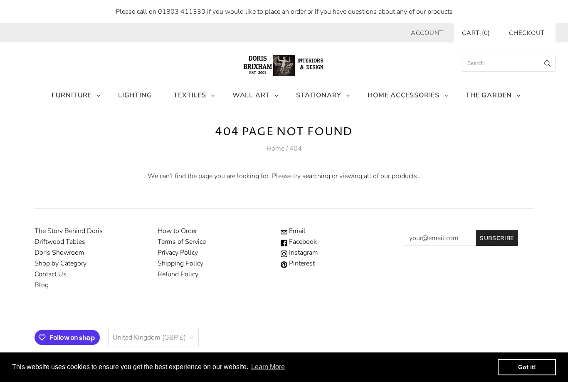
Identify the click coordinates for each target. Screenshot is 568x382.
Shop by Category (60, 263)
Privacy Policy (178, 252)
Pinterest (301, 263)
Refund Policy (178, 274)
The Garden (489, 95)
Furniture (72, 95)
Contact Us (51, 274)
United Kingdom (149, 337)
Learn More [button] (268, 366)
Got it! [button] (527, 367)
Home (275, 148)
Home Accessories (404, 95)
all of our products (390, 176)
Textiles (189, 95)
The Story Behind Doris (69, 231)
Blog (42, 285)
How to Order (177, 231)
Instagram (302, 252)
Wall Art (251, 95)
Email (296, 231)
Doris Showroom (59, 252)
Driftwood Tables (60, 241)
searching (316, 176)
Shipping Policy (180, 263)
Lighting (135, 95)
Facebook (302, 241)
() (476, 33)
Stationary (318, 95)
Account (427, 33)
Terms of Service (182, 241)
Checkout (527, 33)
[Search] (547, 63)
